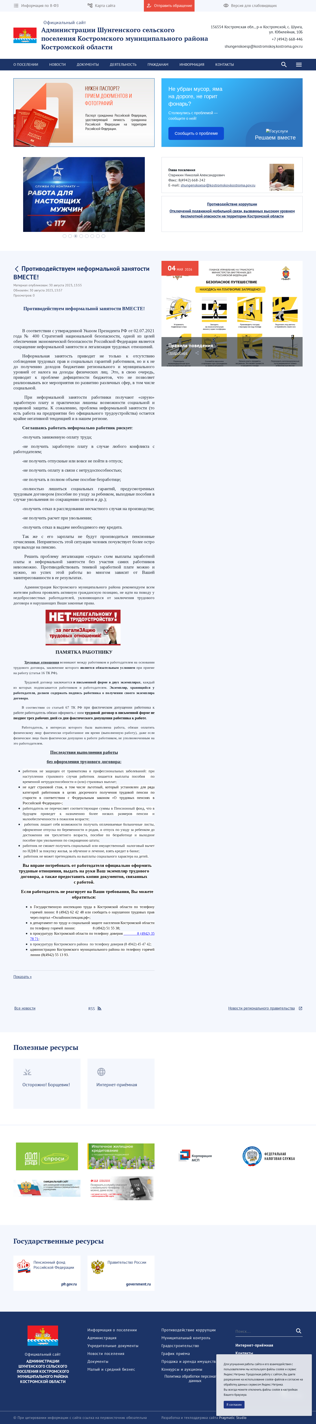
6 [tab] (92, 236)
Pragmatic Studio (233, 1417)
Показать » (22, 976)
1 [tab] (64, 236)
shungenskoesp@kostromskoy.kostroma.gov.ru (218, 185)
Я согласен (234, 1404)
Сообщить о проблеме (196, 133)
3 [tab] (75, 236)
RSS (91, 1008)
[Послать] (298, 1331)
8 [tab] (103, 236)
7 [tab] (98, 236)
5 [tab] (87, 236)
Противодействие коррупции (232, 204)
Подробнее (178, 353)
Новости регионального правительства (261, 1008)
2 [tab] (70, 236)
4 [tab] (81, 236)
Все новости (24, 1008)
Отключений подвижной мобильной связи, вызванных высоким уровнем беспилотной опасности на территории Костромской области (232, 213)
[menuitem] (26, 64)
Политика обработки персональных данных (195, 1378)
